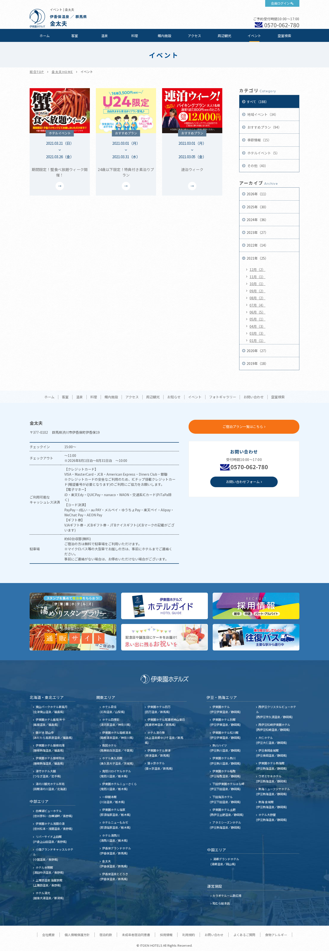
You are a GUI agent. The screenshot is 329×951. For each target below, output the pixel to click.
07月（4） (257, 305)
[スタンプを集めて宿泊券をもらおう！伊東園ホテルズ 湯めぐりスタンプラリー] (73, 606)
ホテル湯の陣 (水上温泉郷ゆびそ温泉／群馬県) (164, 737)
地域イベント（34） (262, 114)
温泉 (104, 35)
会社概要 (48, 934)
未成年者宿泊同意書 (136, 934)
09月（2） (257, 291)
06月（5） (257, 312)
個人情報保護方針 (77, 934)
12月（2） (257, 269)
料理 (134, 35)
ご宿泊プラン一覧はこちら (243, 426)
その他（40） (257, 165)
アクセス (194, 35)
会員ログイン (280, 3)
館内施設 (164, 35)
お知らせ (174, 397)
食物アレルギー (276, 934)
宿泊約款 (105, 934)
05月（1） (257, 319)
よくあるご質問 (244, 934)
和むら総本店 (221, 903)
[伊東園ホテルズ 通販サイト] (73, 637)
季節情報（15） (259, 140)
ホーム (44, 35)
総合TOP (37, 71)
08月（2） (257, 297)
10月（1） (257, 283)
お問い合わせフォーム (243, 481)
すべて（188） (258, 101)
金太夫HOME (62, 71)
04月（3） (257, 326)
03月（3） (257, 333)
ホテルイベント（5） (263, 153)
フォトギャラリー (222, 397)
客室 (74, 35)
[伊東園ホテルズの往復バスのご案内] (256, 637)
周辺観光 (224, 35)
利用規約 (188, 934)
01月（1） (257, 340)
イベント (254, 35)
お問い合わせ (253, 397)
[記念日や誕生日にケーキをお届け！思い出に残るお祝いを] (164, 637)
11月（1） (257, 276)
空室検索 (284, 35)
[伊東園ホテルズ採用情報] (256, 606)
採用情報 (166, 934)
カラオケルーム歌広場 (226, 895)
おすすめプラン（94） (264, 127)
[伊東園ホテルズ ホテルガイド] (164, 606)
